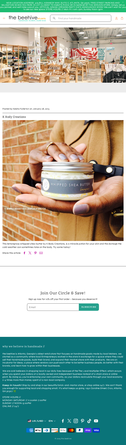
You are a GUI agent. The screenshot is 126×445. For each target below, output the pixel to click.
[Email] (41, 252)
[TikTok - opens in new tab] (89, 421)
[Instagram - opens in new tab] (76, 421)
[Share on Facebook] (24, 252)
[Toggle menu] (4, 18)
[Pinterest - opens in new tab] (82, 421)
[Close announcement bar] (123, 2)
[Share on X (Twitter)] (30, 252)
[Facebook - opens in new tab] (63, 421)
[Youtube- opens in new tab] (96, 421)
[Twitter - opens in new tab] (69, 421)
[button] (80, 18)
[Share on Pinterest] (35, 252)
